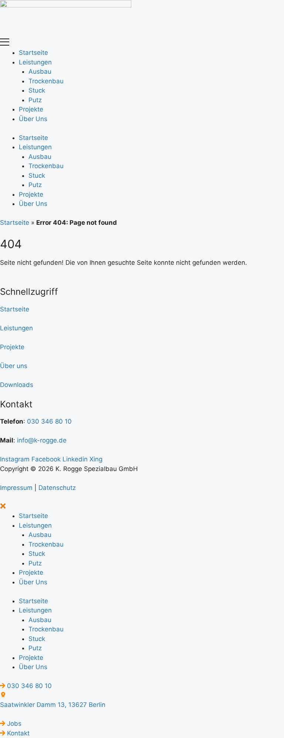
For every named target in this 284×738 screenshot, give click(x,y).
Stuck (36, 90)
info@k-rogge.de (42, 440)
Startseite (33, 52)
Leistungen (35, 62)
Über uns (13, 366)
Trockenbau (46, 81)
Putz (35, 100)
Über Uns (33, 119)
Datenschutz (57, 487)
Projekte (31, 109)
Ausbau (39, 71)
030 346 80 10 (49, 421)
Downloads (16, 384)
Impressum (17, 487)
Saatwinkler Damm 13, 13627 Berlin (52, 704)
